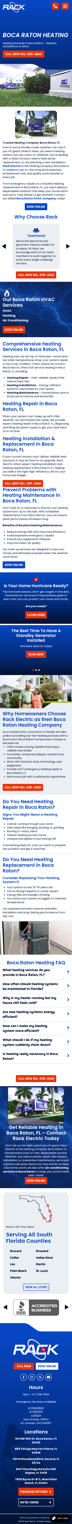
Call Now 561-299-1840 (23, 54)
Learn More (36, 615)
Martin (40, 1264)
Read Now (36, 654)
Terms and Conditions (29, 1518)
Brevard (15, 1251)
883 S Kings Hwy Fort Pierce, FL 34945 (36, 1450)
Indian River (44, 1258)
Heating (9, 315)
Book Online (36, 207)
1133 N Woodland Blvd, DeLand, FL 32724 (36, 1461)
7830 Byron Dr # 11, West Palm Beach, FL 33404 (36, 1481)
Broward (42, 1251)
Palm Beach (18, 1271)
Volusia (15, 1277)
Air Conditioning (15, 320)
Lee (12, 1264)
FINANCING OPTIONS (34, 1492)
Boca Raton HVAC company (36, 198)
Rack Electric (12, 166)
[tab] (36, 973)
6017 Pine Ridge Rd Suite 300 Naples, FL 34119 (36, 1471)
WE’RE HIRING (29, 1502)
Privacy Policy (46, 1518)
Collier (14, 1258)
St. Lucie (42, 1271)
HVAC (7, 311)
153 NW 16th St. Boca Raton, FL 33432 (36, 1440)
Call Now (24, 1366)
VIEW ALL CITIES (36, 1287)
